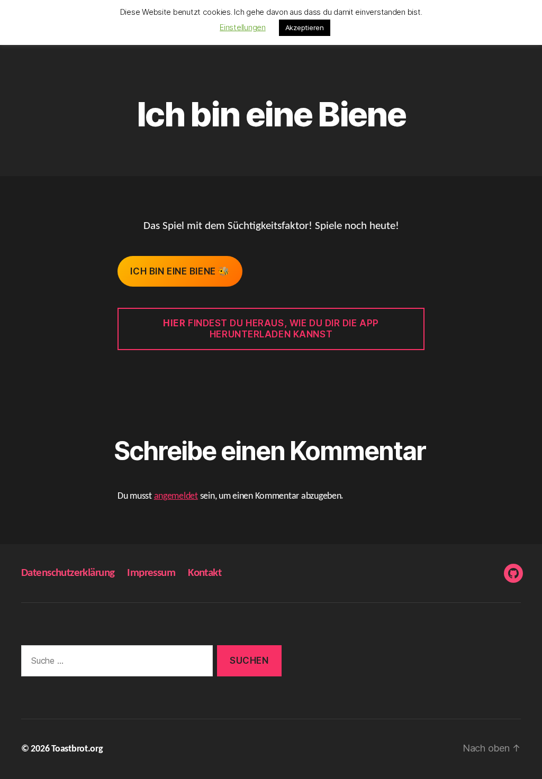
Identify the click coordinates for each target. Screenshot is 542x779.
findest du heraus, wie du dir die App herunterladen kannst (271, 329)
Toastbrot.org (77, 749)
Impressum (151, 573)
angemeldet (176, 496)
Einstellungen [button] (243, 27)
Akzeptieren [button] (304, 27)
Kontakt (204, 573)
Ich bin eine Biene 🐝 (179, 271)
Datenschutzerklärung (67, 573)
